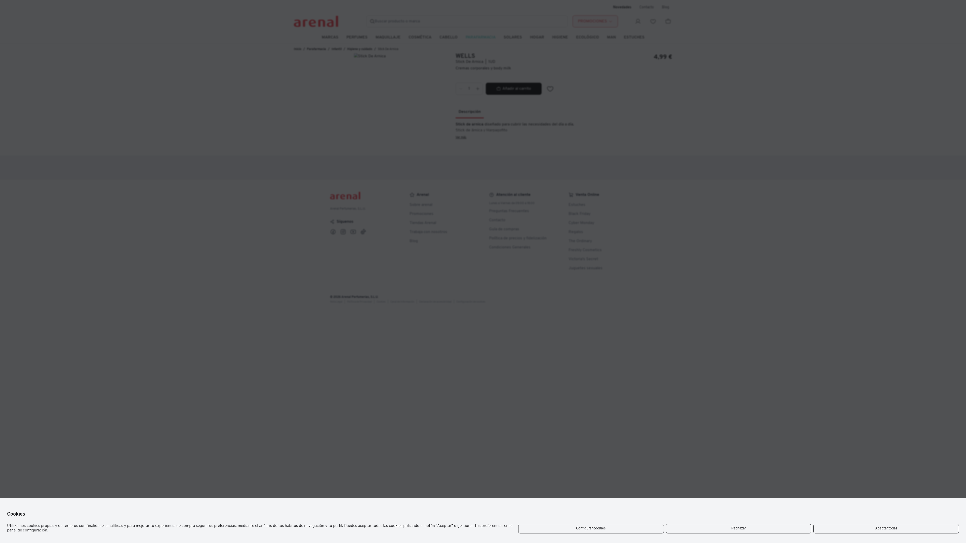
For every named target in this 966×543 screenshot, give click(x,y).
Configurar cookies (591, 528)
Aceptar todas (886, 528)
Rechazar (738, 528)
